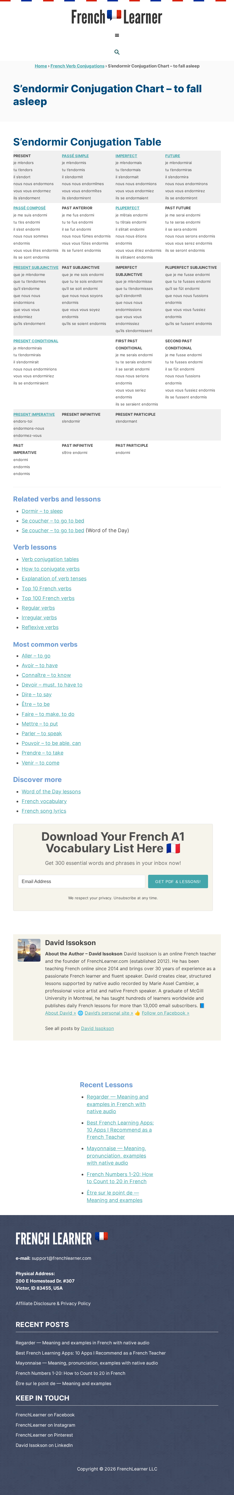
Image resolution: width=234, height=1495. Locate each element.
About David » (60, 1013)
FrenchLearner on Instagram (45, 1425)
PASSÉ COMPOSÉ (29, 208)
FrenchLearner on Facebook (45, 1415)
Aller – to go (36, 656)
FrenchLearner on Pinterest (44, 1435)
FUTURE (172, 155)
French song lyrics (44, 811)
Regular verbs (38, 608)
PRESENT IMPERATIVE (34, 414)
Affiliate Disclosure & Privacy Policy (53, 1303)
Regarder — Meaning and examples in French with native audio (117, 1104)
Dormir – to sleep (42, 511)
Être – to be (36, 704)
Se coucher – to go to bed (53, 521)
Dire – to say (37, 694)
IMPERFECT (126, 155)
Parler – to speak (42, 733)
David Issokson (97, 1028)
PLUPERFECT (128, 208)
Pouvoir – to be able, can (51, 743)
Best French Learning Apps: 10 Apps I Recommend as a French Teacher (120, 1130)
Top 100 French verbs (48, 598)
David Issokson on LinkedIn (44, 1445)
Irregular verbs (39, 617)
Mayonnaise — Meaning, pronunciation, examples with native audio (116, 1155)
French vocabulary (44, 801)
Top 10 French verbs (46, 588)
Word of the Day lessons (51, 791)
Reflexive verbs (40, 627)
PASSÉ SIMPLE (75, 155)
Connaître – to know (46, 675)
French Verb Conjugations (77, 66)
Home (41, 66)
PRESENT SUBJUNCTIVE (35, 267)
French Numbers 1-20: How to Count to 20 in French (120, 1177)
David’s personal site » (109, 1013)
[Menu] (117, 35)
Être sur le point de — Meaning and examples (114, 1196)
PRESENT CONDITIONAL (35, 341)
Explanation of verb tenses (54, 578)
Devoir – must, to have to (52, 685)
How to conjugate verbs (51, 569)
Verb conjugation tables (50, 559)
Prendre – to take (42, 753)
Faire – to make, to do (48, 714)
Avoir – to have (40, 665)
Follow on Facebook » (165, 1013)
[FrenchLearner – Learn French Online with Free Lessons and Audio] (117, 17)
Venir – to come (40, 763)
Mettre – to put (40, 724)
